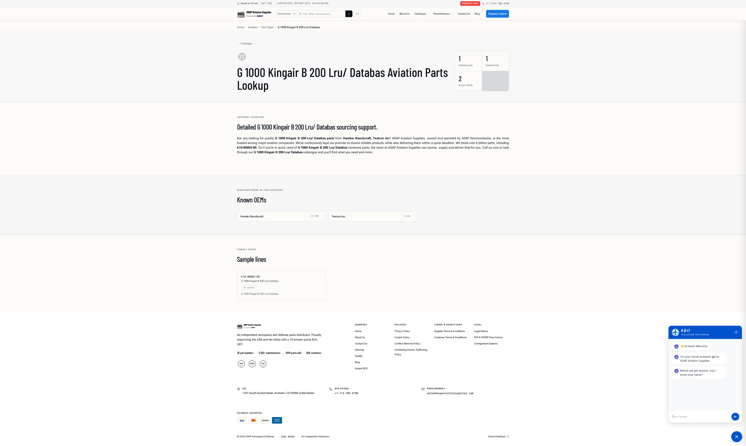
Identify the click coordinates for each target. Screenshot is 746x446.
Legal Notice (481, 331)
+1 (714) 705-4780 (497, 3)
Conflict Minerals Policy (407, 343)
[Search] (348, 13)
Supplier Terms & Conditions (449, 331)
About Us (404, 13)
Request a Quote (497, 13)
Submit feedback (496, 436)
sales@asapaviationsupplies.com (450, 393)
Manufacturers (441, 13)
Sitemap (359, 349)
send (735, 417)
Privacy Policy (402, 331)
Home (391, 13)
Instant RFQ (361, 368)
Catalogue (420, 13)
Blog (477, 13)
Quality (359, 356)
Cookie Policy (402, 337)
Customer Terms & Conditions (450, 337)
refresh (736, 332)
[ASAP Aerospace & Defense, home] (254, 13)
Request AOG (470, 3)
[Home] (249, 326)
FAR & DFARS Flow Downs (488, 337)
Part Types (267, 27)
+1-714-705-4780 (346, 393)
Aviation (253, 27)
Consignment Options (486, 343)
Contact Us (464, 13)
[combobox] (321, 13)
